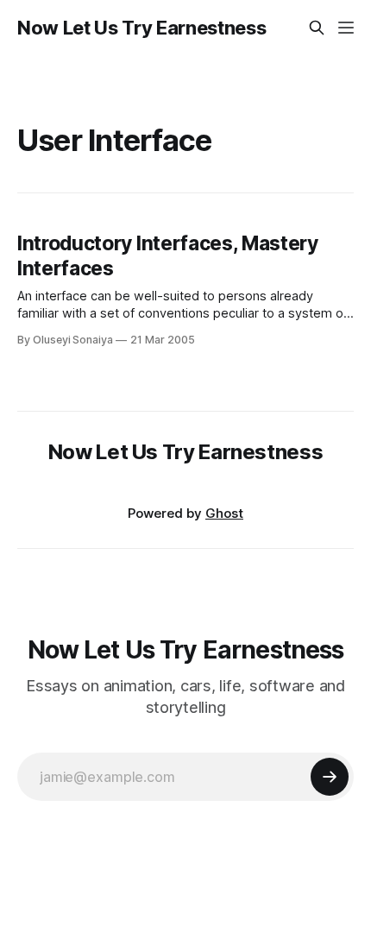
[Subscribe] (330, 777)
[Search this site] (316, 27)
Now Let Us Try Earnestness (141, 27)
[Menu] (346, 27)
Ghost (224, 513)
